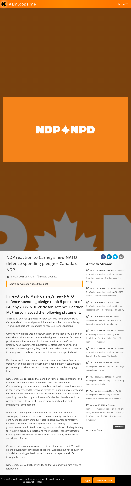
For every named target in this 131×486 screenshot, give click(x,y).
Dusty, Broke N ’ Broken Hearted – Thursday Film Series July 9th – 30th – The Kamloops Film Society (104, 416)
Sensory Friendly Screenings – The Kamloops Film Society (104, 278)
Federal (44, 276)
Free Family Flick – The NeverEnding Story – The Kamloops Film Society (104, 338)
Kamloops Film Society (95, 409)
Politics (53, 276)
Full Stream (119, 426)
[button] (103, 256)
